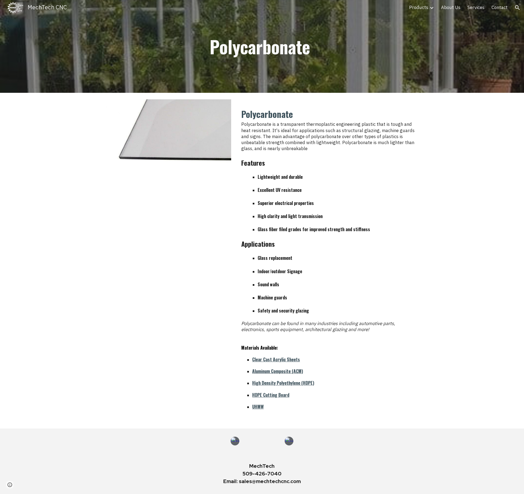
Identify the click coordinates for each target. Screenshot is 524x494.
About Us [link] (450, 7)
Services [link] (476, 7)
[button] (517, 7)
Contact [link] (500, 7)
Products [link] (418, 7)
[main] (262, 46)
